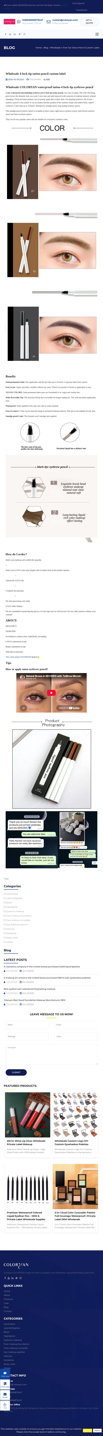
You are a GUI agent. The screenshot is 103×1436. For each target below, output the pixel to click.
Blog (46, 48)
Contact (8, 1311)
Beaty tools (12, 938)
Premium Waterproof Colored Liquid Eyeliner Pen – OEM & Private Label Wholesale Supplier (26, 1216)
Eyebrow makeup (15, 911)
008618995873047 (32, 20)
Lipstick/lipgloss (14, 898)
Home (39, 48)
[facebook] (5, 34)
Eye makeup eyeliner (17, 924)
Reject (97, 1430)
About (7, 1295)
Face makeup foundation (19, 916)
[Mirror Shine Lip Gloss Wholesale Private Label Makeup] (27, 1114)
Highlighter (12, 907)
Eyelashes (11, 933)
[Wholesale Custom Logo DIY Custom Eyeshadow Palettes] (75, 1114)
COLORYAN (35, 79)
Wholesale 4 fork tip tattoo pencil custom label (74, 48)
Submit (16, 1072)
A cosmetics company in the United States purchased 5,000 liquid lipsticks (42, 966)
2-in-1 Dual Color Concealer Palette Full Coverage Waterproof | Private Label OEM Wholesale (75, 1216)
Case (6, 1303)
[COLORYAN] (9, 21)
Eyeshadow (12, 894)
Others (9, 942)
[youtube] (10, 34)
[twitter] (19, 34)
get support (78, 3)
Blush (9, 902)
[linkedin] (15, 34)
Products (8, 1299)
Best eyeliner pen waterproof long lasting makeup (29, 989)
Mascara (10, 929)
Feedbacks (81, 10)
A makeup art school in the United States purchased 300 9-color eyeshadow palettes (47, 978)
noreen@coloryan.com (65, 20)
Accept (87, 1430)
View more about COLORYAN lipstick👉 (23, 657)
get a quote (89, 21)
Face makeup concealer (18, 920)
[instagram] (24, 34)
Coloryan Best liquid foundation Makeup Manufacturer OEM (34, 1000)
